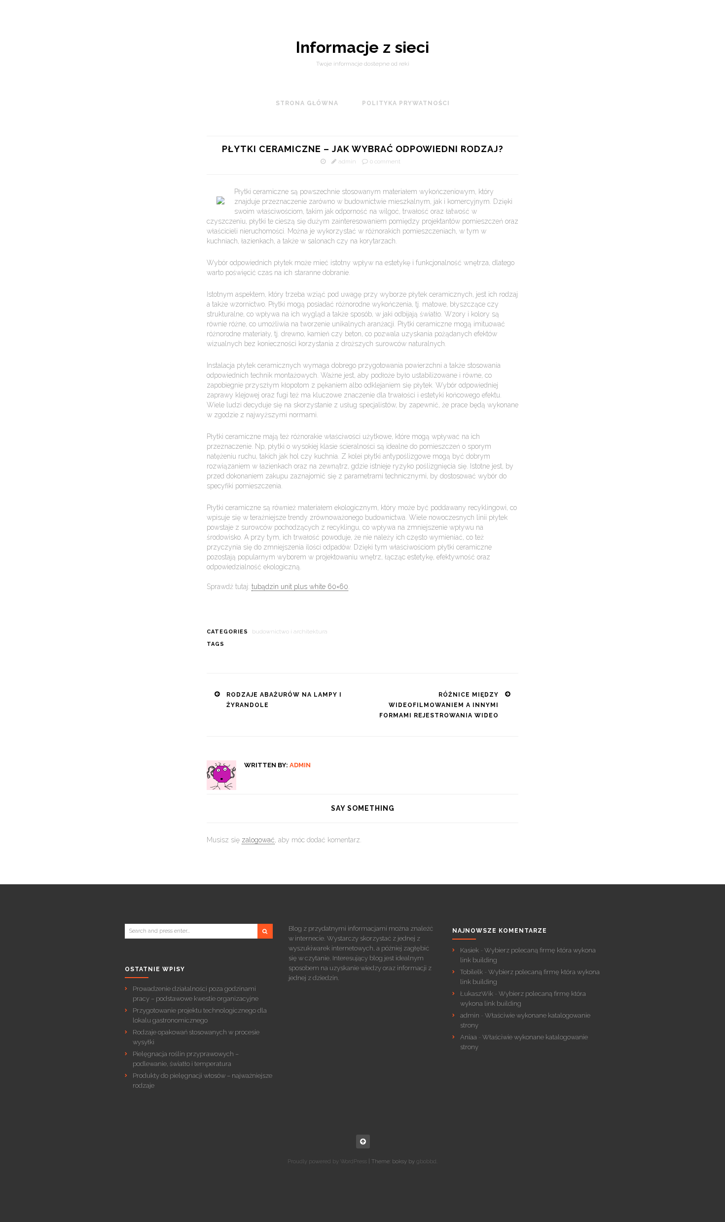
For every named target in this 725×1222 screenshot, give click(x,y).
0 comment (385, 161)
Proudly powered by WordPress (327, 1161)
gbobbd (426, 1161)
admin (347, 161)
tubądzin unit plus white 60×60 (300, 587)
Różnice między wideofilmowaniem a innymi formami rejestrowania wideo (439, 705)
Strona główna (307, 103)
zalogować (258, 840)
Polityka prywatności (406, 103)
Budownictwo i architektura (289, 631)
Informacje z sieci (362, 47)
